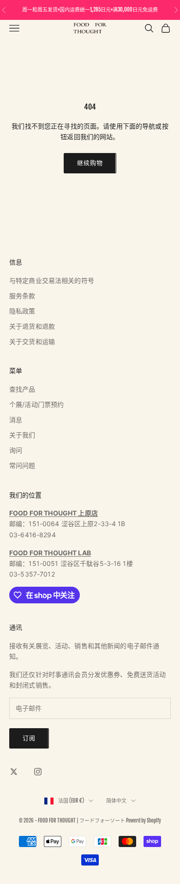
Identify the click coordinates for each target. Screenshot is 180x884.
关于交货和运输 (32, 341)
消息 (15, 420)
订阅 (29, 738)
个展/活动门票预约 (36, 404)
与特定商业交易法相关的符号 (51, 280)
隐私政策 (22, 311)
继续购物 (89, 162)
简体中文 (116, 801)
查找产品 (22, 389)
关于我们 (22, 435)
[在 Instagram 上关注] (37, 771)
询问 (15, 450)
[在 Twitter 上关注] (13, 771)
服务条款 (22, 296)
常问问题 (22, 465)
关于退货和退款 (32, 326)
